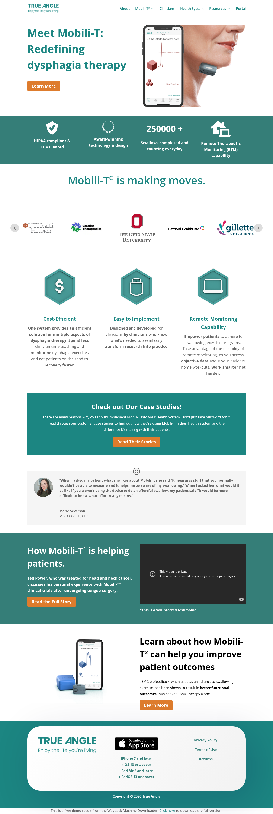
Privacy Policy (205, 740)
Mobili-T (142, 9)
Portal (241, 9)
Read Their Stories (136, 442)
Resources (217, 9)
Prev (14, 228)
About (125, 9)
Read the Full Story (51, 601)
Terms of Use (206, 749)
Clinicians (167, 9)
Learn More (44, 86)
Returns (206, 759)
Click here (167, 810)
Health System (192, 9)
